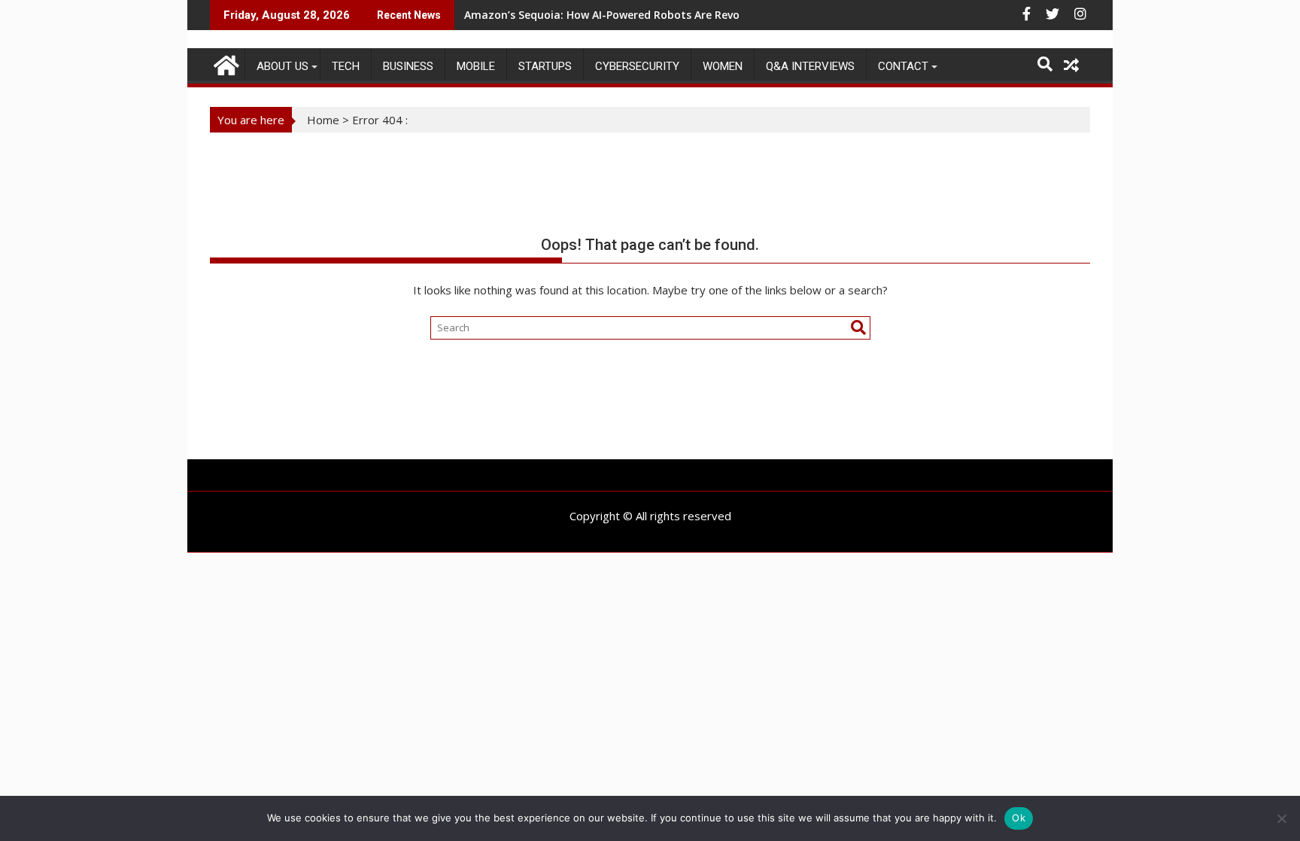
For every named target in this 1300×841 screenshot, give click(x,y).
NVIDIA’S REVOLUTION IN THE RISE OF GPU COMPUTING (607, 15)
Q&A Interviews (810, 66)
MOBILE (476, 66)
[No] (1281, 818)
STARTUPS (545, 66)
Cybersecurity (637, 66)
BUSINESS (408, 66)
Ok (1018, 818)
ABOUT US (282, 66)
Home (323, 119)
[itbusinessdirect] (225, 62)
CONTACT (903, 66)
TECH (346, 66)
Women (723, 66)
